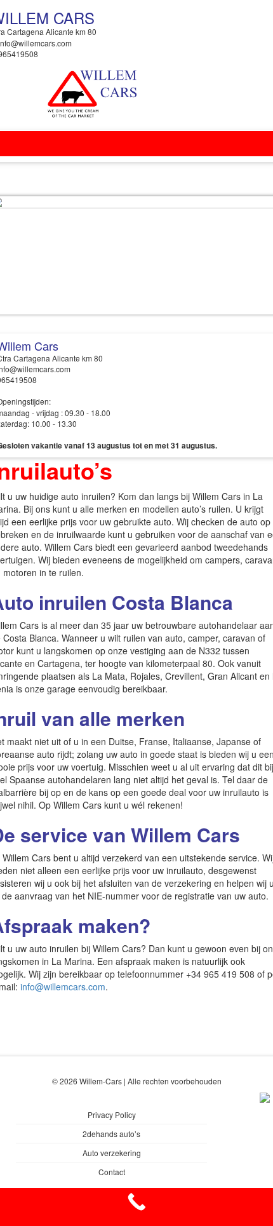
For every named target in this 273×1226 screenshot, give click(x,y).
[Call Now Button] (136, 1207)
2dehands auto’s (111, 1133)
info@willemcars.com (62, 986)
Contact (111, 1171)
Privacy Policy (112, 1114)
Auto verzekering (112, 1152)
